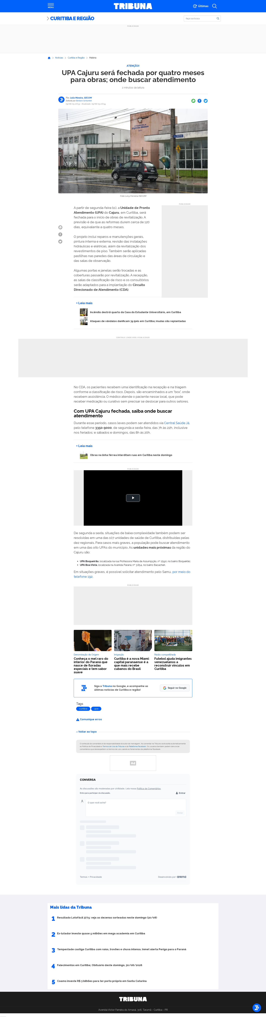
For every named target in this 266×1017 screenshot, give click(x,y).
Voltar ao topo (87, 731)
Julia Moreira (76, 98)
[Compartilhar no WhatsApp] (193, 101)
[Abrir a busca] (214, 6)
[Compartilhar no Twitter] (206, 101)
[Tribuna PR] (133, 999)
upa (96, 708)
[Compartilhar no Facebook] (199, 101)
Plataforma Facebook (137, 746)
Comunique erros (90, 719)
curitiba (83, 708)
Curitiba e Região (72, 18)
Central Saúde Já (176, 423)
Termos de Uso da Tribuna (113, 746)
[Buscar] (218, 18)
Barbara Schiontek (83, 101)
